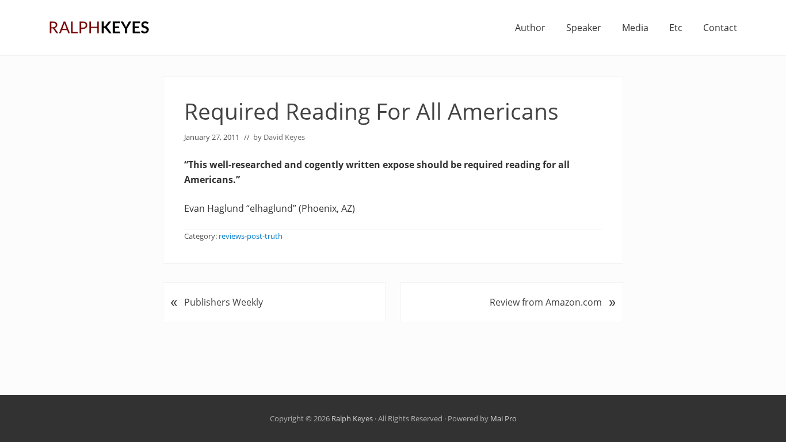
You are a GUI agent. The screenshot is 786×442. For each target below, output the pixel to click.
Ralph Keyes (352, 418)
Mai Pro (503, 418)
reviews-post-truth (251, 236)
